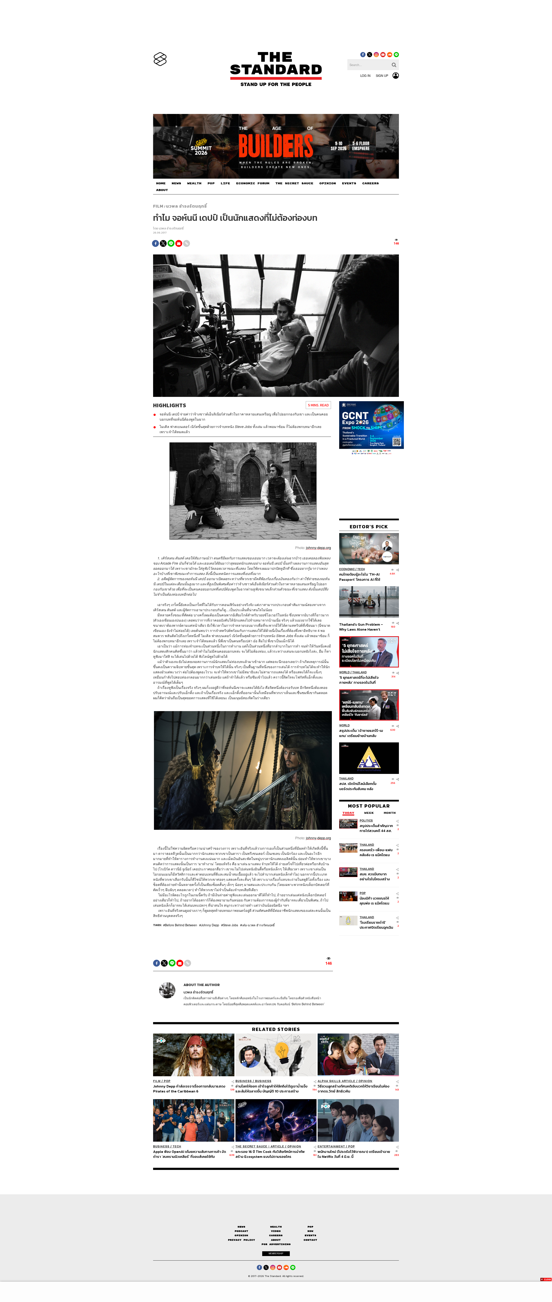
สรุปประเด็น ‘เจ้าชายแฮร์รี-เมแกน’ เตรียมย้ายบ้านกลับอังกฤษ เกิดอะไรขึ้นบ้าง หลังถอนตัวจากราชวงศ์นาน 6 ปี (361, 733)
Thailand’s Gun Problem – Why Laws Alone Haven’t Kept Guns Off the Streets (361, 627)
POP (211, 183)
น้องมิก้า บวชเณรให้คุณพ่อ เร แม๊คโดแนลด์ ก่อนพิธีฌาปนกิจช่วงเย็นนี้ (375, 901)
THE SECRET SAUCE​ (294, 183)
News (241, 1227)
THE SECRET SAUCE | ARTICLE (259, 1146)
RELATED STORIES (276, 1029)
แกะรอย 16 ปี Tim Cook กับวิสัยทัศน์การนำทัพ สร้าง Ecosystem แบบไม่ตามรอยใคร (270, 1154)
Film (158, 206)
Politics (366, 820)
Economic (347, 569)
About (276, 1240)
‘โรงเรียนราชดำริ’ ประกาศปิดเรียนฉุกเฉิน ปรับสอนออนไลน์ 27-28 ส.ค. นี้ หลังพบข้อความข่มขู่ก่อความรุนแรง (376, 925)
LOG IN (365, 75)
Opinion (365, 1081)
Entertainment (331, 1146)
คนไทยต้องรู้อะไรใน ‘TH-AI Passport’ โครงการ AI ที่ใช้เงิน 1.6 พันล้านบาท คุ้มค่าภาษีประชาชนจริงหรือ (361, 577)
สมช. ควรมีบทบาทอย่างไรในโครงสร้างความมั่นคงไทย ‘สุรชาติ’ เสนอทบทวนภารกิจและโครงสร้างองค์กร (375, 876)
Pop (310, 1227)
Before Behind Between (181, 925)
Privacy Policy (241, 1240)
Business (243, 1081)
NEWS (176, 183)
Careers (276, 1235)
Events (310, 1235)
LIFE (225, 183)
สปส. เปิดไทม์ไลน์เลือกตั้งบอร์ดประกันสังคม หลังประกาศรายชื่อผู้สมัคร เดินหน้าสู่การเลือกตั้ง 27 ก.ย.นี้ (359, 786)
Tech (361, 569)
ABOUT (162, 190)
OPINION (327, 183)
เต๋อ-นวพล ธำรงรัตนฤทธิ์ (258, 925)
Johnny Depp (210, 925)
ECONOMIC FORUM (252, 183)
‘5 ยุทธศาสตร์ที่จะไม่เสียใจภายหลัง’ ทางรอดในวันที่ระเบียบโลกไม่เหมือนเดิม (359, 680)
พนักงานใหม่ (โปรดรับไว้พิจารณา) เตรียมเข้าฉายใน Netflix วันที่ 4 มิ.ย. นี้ (354, 1154)
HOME (161, 183)
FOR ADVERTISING (276, 1244)
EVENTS (349, 183)
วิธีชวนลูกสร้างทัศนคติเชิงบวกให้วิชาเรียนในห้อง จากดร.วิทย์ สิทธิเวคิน (353, 1089)
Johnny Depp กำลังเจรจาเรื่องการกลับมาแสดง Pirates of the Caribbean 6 (189, 1089)
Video (276, 1231)
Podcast (241, 1231)
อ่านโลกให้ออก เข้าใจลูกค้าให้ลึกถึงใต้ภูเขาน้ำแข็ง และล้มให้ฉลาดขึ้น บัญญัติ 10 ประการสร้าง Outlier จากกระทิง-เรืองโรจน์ (271, 1089)
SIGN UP (382, 75)
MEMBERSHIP (276, 1253)
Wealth (276, 1227)
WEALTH (194, 183)
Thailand (359, 672)
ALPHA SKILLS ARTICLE (336, 1081)
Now (310, 1231)
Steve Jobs (230, 925)
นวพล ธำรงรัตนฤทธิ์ (186, 206)
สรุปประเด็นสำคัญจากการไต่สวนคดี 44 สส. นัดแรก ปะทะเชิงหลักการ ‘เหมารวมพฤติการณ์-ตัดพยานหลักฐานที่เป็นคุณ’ (376, 828)
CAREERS (370, 183)
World (344, 672)
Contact (310, 1240)
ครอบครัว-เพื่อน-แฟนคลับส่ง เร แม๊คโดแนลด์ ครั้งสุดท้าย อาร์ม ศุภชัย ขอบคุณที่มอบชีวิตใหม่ (376, 852)
